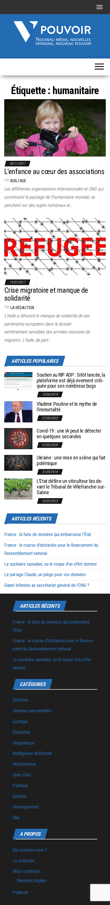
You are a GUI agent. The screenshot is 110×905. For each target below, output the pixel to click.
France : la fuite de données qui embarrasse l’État (47, 534)
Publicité (20, 892)
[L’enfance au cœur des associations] (55, 127)
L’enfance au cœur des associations (54, 171)
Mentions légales (32, 880)
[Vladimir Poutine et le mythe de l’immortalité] (18, 411)
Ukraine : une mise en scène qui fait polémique (71, 460)
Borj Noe (18, 181)
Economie (21, 732)
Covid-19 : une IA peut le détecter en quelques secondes (69, 433)
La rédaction (24, 860)
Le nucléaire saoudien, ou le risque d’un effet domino (50, 564)
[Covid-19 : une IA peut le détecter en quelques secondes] (18, 438)
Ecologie (20, 721)
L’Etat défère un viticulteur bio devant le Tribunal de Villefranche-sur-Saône (71, 486)
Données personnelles (32, 710)
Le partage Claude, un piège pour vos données (45, 574)
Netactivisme (24, 764)
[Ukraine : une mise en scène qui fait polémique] (18, 462)
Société (20, 796)
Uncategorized (26, 806)
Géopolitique (24, 743)
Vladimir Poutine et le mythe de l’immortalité (67, 407)
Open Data (22, 775)
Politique (20, 785)
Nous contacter (26, 871)
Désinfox (20, 700)
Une (16, 817)
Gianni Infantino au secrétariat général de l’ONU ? (46, 585)
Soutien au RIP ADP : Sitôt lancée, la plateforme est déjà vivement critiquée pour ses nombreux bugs (71, 380)
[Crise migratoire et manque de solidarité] (55, 246)
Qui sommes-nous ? (30, 850)
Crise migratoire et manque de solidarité (46, 294)
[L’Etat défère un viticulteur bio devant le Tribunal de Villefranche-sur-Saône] (18, 488)
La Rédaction (22, 307)
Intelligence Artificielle (32, 753)
